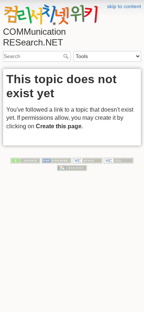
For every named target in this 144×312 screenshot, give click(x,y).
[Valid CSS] (118, 160)
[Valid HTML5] (87, 160)
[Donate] (25, 160)
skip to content (124, 6)
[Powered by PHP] (56, 160)
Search (66, 56)
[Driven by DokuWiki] (72, 167)
